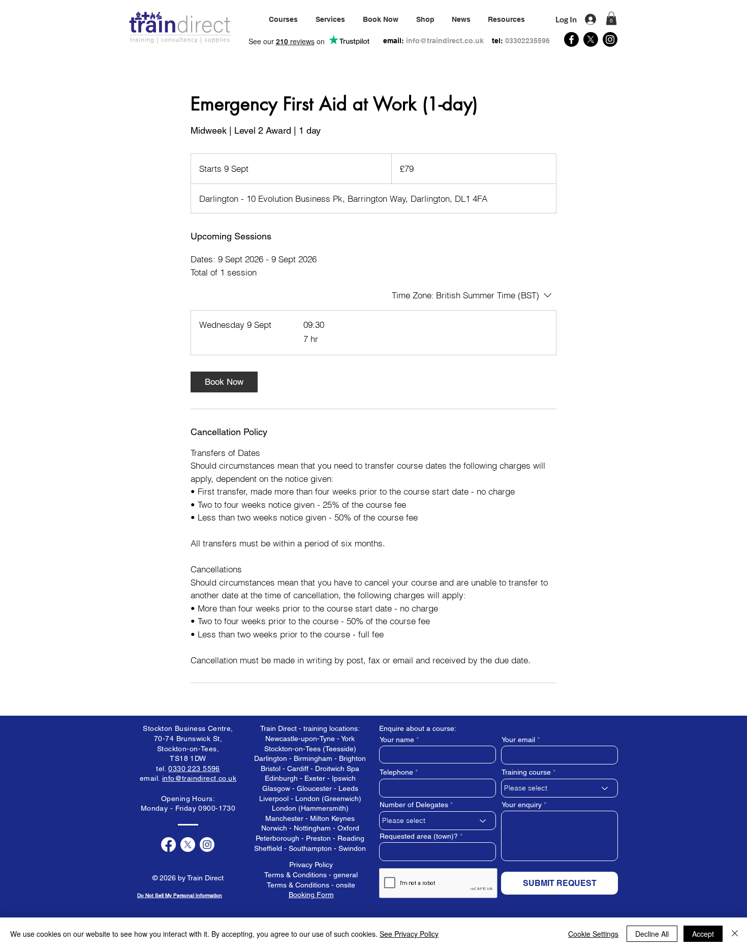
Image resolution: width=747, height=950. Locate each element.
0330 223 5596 (194, 768)
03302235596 (527, 41)
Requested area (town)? (419, 836)
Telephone (396, 772)
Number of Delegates (414, 804)
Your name (397, 739)
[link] (224, 382)
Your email (518, 739)
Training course (526, 772)
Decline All (652, 934)
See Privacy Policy (409, 934)
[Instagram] (610, 39)
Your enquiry (522, 804)
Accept (703, 934)
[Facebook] (571, 39)
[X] (590, 39)
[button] (330, 19)
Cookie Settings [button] (593, 934)
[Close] (735, 934)
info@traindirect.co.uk (445, 41)
